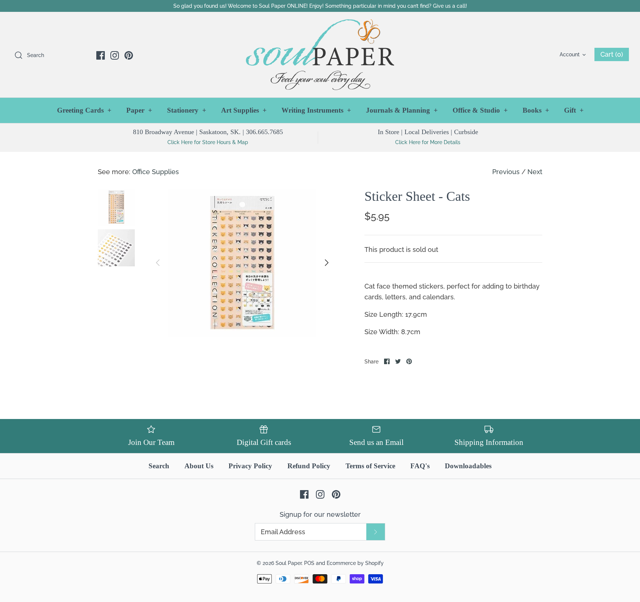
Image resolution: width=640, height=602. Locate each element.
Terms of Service (370, 466)
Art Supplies (244, 110)
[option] (242, 263)
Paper (139, 110)
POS (309, 563)
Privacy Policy (250, 466)
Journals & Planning (402, 110)
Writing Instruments (316, 110)
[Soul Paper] (320, 54)
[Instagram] (114, 55)
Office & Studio (480, 110)
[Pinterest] (128, 55)
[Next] (327, 263)
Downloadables (468, 466)
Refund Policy (308, 466)
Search (159, 466)
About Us (198, 466)
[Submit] (375, 531)
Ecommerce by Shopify (355, 563)
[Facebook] (100, 55)
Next (534, 172)
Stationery (186, 110)
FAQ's (420, 466)
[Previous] (158, 263)
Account (570, 54)
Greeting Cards (84, 110)
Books (536, 110)
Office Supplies (155, 172)
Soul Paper (288, 563)
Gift (574, 110)
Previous (506, 172)
